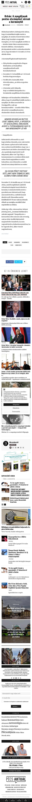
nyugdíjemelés (25, 242)
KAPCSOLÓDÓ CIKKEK (8, 476)
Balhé (10, 6)
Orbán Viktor (18, 245)
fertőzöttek (23, 717)
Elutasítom (16, 408)
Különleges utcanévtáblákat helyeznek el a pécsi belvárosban (16, 528)
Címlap (13, 10)
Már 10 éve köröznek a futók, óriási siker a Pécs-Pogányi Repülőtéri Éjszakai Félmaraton (18, 586)
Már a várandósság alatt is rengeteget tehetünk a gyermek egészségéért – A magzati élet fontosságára (16, 428)
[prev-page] (2, 504)
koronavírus (17, 242)
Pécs (4, 732)
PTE (17, 717)
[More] (24, 261)
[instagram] (16, 448)
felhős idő (25, 723)
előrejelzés (5, 723)
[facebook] (13, 448)
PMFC (22, 720)
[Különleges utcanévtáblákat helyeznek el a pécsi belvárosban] (16, 517)
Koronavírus (18, 10)
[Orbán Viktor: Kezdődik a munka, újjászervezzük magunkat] (16, 309)
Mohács (6, 726)
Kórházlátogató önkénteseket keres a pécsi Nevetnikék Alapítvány (19, 500)
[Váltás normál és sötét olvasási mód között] (22, 2)
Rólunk (16, 666)
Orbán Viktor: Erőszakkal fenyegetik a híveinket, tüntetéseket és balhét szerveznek (16, 346)
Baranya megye (8, 729)
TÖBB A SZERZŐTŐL (9, 479)
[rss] (23, 448)
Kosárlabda (6, 717)
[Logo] (11, 2)
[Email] (10, 448)
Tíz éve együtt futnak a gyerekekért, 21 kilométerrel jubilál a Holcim (19, 485)
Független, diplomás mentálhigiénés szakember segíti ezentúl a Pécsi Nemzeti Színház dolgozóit (20, 492)
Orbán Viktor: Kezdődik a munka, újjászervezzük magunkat (16, 320)
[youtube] (18, 448)
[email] (21, 448)
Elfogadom (16, 404)
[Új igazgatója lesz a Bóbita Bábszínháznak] (4, 538)
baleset (5, 720)
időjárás (11, 732)
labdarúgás (14, 726)
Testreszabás (16, 411)
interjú (10, 242)
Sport (10, 590)
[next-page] (5, 504)
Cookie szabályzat (8, 401)
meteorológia (15, 723)
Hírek (3, 290)
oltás (12, 245)
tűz (3, 726)
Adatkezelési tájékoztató (20, 399)
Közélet (6, 6)
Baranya (17, 729)
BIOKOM (13, 717)
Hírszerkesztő (13, 442)
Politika (16, 6)
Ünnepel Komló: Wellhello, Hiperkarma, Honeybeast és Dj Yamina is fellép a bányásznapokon (18, 553)
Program (11, 559)
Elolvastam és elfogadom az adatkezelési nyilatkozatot (16, 701)
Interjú (4, 423)
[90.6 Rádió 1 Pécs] (16, 755)
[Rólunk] (16, 656)
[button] (4, 389)
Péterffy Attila (6, 735)
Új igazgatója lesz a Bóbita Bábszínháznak (17, 538)
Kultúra (4, 524)
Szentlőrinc (25, 729)
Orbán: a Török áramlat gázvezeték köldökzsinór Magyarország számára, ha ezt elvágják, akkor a (16, 373)
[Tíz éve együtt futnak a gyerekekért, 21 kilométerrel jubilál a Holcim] (4, 570)
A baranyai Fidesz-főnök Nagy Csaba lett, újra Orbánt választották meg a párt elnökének (15, 293)
